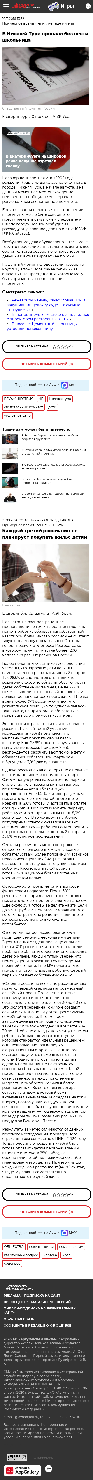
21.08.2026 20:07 (15, 520)
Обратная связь (19, 1319)
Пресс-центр (16, 1302)
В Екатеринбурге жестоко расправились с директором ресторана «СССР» (48, 316)
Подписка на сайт (42, 1296)
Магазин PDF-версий (51, 1302)
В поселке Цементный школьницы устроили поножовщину (42, 326)
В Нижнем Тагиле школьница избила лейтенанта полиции (48, 480)
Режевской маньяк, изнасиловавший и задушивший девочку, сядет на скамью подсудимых (46, 305)
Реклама (12, 1296)
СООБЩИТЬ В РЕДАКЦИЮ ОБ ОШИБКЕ (37, 1325)
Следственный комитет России (28, 108)
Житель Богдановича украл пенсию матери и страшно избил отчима (54, 451)
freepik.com (11, 605)
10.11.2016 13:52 (13, 19)
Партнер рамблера (42, 1457)
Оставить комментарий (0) (46, 364)
